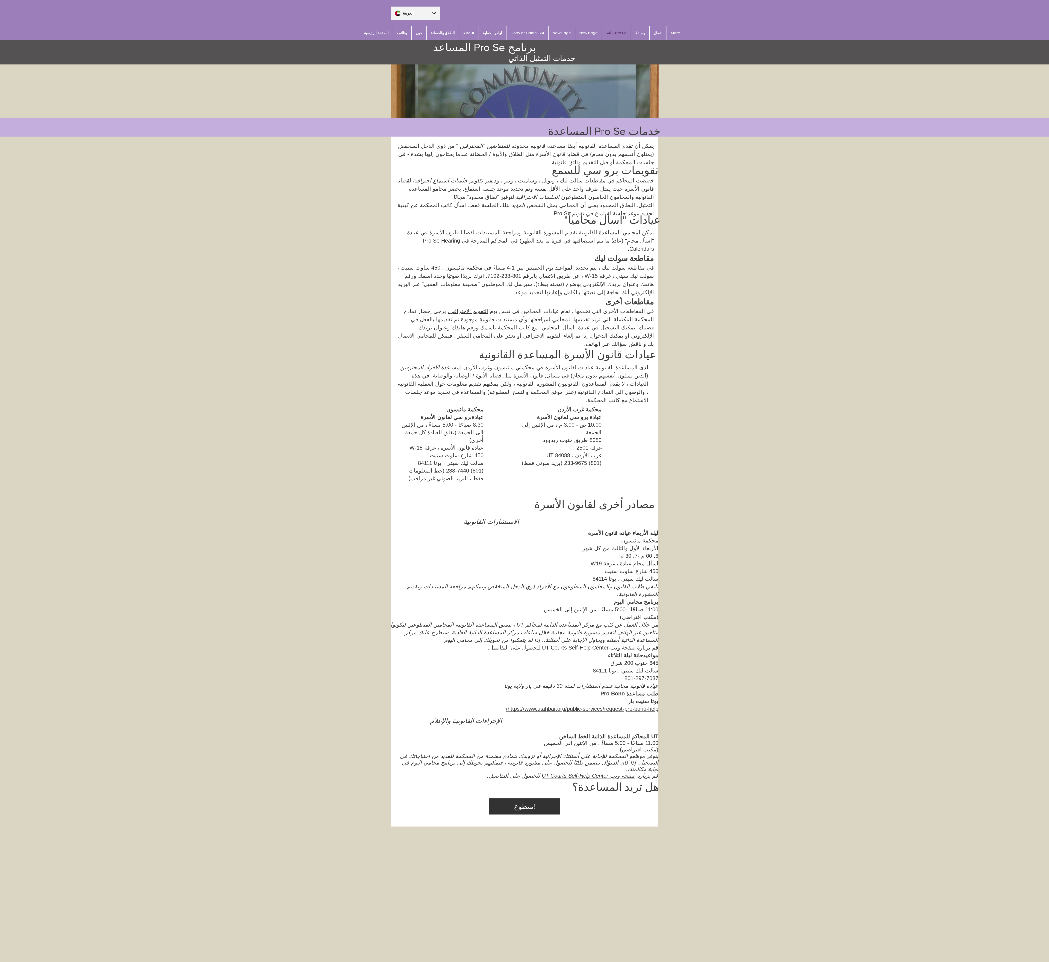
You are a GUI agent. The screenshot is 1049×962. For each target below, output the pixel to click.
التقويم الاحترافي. (468, 311)
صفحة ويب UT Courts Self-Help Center (589, 648)
